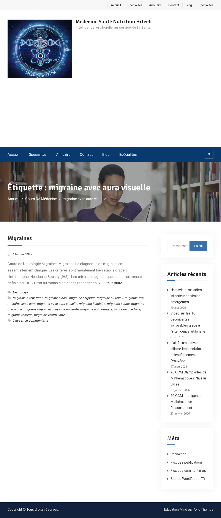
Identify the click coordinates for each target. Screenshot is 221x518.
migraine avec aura (22, 304)
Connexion (178, 454)
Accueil (116, 5)
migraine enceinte (65, 309)
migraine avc (134, 298)
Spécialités (135, 5)
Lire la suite (113, 283)
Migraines (20, 238)
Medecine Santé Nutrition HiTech (114, 21)
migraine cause (118, 304)
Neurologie (21, 292)
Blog (189, 5)
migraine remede (20, 315)
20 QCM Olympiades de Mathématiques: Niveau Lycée (188, 378)
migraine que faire (127, 309)
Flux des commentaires (188, 471)
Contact (173, 5)
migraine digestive (37, 309)
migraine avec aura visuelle (57, 304)
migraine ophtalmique (96, 309)
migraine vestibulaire (49, 315)
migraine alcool (56, 298)
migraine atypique (82, 298)
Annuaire (155, 5)
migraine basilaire (92, 304)
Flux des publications (186, 462)
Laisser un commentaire (30, 320)
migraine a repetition (28, 298)
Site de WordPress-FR (187, 479)
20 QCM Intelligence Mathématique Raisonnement (185, 402)
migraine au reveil (110, 298)
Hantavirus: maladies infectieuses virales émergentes (186, 296)
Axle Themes (203, 509)
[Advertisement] (110, 115)
